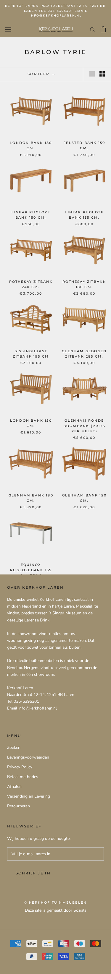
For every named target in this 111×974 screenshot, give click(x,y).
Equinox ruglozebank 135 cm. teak (31, 570)
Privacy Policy (19, 767)
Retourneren (18, 806)
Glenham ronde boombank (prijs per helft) (84, 425)
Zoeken (13, 747)
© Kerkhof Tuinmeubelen (55, 902)
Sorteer (39, 74)
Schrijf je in (33, 873)
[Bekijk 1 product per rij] (92, 74)
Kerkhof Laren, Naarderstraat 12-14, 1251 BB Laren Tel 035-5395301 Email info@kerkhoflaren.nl (55, 10)
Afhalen (14, 786)
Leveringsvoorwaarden (28, 757)
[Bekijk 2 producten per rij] (102, 74)
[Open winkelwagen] (103, 29)
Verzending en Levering (28, 796)
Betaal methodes (22, 777)
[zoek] (92, 29)
